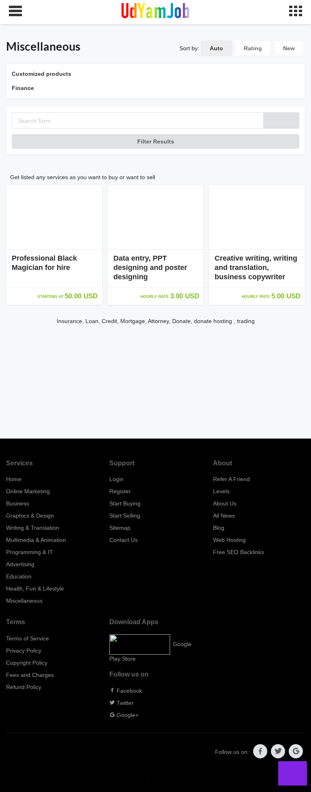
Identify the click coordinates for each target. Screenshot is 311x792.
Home (13, 479)
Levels (221, 491)
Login (116, 479)
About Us (224, 503)
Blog (218, 527)
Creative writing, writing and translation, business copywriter (256, 267)
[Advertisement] (155, 382)
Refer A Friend (231, 479)
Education (19, 576)
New (289, 48)
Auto (216, 48)
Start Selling (124, 515)
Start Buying (125, 503)
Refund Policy (23, 687)
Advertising (20, 564)
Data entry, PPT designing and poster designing (150, 267)
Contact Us (123, 540)
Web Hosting (229, 540)
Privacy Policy (23, 650)
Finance (23, 88)
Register (120, 491)
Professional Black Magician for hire (44, 263)
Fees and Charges (30, 675)
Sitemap (119, 527)
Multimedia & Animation (36, 540)
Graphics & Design (30, 515)
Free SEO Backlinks (238, 552)
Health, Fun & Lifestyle (35, 588)
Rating (253, 48)
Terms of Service (27, 638)
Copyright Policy (26, 662)
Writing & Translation (32, 527)
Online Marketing (28, 491)
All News (224, 515)
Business (17, 503)
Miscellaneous (24, 600)
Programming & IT (29, 552)
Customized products (41, 74)
